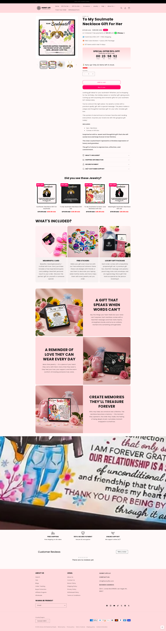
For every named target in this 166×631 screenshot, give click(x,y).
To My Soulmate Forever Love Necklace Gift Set (95, 208)
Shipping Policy (72, 586)
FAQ (36, 580)
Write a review (122, 552)
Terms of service (80, 627)
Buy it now (101, 87)
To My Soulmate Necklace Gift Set (71, 208)
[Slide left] (37, 65)
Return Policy (71, 583)
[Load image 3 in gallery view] (61, 65)
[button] (65, 6)
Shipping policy (91, 627)
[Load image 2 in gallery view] (52, 65)
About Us (70, 577)
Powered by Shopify (51, 627)
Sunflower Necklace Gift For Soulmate (46, 208)
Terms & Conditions (73, 595)
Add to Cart (46, 211)
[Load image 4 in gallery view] (70, 65)
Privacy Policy (71, 589)
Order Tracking (40, 586)
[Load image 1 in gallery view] (44, 65)
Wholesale (38, 595)
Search (37, 577)
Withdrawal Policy (73, 592)
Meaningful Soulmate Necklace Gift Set (119, 208)
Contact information (101, 627)
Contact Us (71, 580)
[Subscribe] (64, 605)
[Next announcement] (130, 1)
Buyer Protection (40, 589)
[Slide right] (76, 65)
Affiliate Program (41, 592)
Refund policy (61, 627)
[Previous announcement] (36, 1)
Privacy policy (70, 627)
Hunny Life (43, 627)
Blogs (37, 583)
